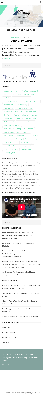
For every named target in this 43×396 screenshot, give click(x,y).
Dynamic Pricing (21, 105)
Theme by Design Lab (33, 393)
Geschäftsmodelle (31, 112)
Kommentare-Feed (9, 337)
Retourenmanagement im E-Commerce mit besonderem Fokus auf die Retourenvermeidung (18, 235)
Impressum (7, 354)
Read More (9, 58)
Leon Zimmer (7, 233)
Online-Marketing (23, 132)
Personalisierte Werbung (13, 139)
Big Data (7, 98)
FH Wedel (33, 357)
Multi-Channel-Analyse (25, 122)
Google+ (7, 115)
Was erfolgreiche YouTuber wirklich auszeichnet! (20, 317)
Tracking (15, 149)
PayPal (35, 135)
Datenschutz (8, 105)
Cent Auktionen (21, 41)
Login (5, 361)
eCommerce (8, 112)
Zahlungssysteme (10, 153)
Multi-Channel (9, 122)
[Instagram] (21, 22)
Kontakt (29, 354)
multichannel (28, 129)
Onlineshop (20, 135)
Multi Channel (9, 132)
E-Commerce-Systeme (24, 108)
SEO (16, 142)
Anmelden (6, 327)
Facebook (18, 112)
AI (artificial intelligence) (29, 91)
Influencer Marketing (20, 115)
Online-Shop (8, 135)
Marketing (19, 118)
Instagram (7, 357)
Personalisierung (31, 139)
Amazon (7, 94)
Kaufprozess (8, 118)
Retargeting (8, 142)
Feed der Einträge (8, 332)
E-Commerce (14, 38)
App (13, 94)
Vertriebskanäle (27, 149)
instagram (34, 115)
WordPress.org (7, 342)
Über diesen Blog (20, 357)
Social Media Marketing (12, 146)
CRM (21, 101)
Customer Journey (32, 101)
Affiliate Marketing (10, 91)
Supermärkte (28, 146)
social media (25, 142)
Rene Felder (6, 243)
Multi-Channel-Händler (12, 125)
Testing (6, 149)
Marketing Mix (31, 118)
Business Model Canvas (21, 98)
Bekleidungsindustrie (26, 94)
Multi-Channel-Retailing (12, 129)
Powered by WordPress (13, 393)
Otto (29, 135)
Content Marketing (10, 101)
